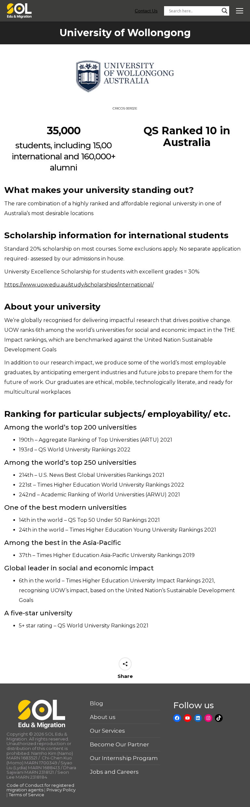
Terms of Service (26, 794)
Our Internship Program (124, 758)
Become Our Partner (119, 744)
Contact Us (146, 10)
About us (103, 717)
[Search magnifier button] (224, 10)
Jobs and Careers (114, 772)
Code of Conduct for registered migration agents (40, 788)
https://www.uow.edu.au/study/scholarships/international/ (79, 285)
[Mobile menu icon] (239, 11)
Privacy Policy (61, 789)
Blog (96, 703)
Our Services (107, 730)
